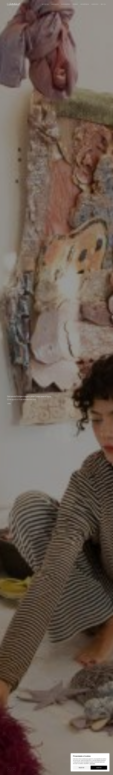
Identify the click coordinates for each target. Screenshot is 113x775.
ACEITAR (98, 767)
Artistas (45, 4)
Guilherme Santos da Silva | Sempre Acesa (26, 396)
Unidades (55, 4)
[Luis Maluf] (13, 4)
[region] (90, 762)
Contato (95, 4)
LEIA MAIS (92, 763)
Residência (84, 4)
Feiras (75, 4)
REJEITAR (81, 767)
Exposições (65, 4)
